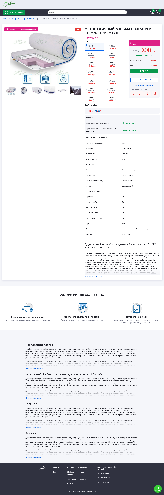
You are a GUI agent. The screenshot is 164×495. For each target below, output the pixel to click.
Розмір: (87, 41)
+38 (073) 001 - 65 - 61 (105, 482)
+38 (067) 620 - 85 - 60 (105, 473)
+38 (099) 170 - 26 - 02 (105, 478)
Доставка (56, 472)
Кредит (56, 481)
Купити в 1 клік (144, 80)
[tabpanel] (43, 56)
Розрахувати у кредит (144, 85)
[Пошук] (125, 12)
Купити (144, 71)
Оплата (56, 467)
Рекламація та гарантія (76, 479)
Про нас (70, 483)
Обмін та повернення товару (75, 473)
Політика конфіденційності (78, 467)
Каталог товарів (16, 12)
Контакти (56, 476)
